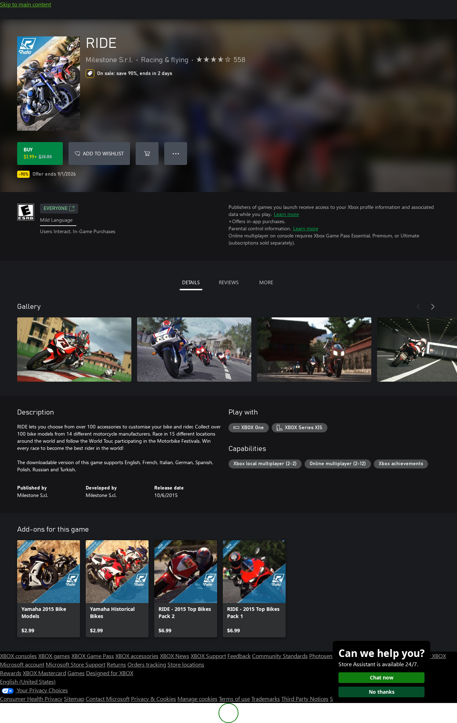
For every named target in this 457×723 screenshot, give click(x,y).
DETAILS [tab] (191, 282)
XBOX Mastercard (44, 673)
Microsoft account (22, 664)
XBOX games (54, 655)
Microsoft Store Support (75, 664)
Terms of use (234, 698)
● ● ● (175, 153)
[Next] (433, 307)
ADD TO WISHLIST (103, 153)
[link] (48, 588)
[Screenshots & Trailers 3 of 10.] (314, 349)
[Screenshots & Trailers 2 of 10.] (194, 349)
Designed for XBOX (109, 673)
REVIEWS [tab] (228, 282)
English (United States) (28, 681)
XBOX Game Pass (92, 655)
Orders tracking (146, 664)
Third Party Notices (304, 698)
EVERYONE (55, 208)
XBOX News (174, 655)
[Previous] (418, 307)
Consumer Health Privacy (31, 698)
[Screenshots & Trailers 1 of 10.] (74, 349)
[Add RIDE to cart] (147, 153)
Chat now (381, 677)
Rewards (10, 673)
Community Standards (280, 655)
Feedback (239, 655)
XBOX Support (208, 655)
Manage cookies (197, 698)
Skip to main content (25, 4)
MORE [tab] (266, 282)
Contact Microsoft (108, 698)
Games (76, 673)
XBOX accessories (137, 655)
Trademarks (265, 698)
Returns (116, 664)
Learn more (286, 214)
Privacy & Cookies (153, 698)
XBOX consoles (18, 655)
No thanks (382, 691)
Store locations (185, 664)
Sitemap (74, 698)
